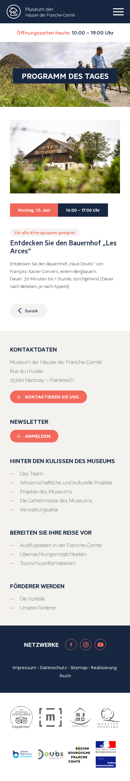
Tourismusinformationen (48, 563)
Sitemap (78, 667)
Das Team (31, 473)
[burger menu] (118, 11)
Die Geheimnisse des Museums (56, 500)
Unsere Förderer (38, 608)
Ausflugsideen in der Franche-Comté (61, 545)
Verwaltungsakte (39, 509)
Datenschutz (53, 667)
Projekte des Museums (46, 491)
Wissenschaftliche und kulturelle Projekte (66, 482)
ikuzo (65, 675)
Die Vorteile (32, 599)
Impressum (24, 667)
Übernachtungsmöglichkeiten (53, 554)
